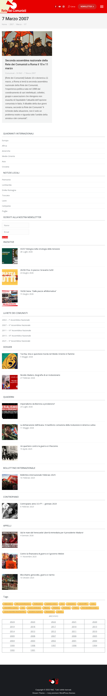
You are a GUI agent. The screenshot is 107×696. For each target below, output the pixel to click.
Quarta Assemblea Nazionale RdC (14, 611)
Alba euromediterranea (23, 603)
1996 (74, 645)
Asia (4, 161)
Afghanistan (8, 603)
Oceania (5, 166)
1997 (53, 645)
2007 (53, 636)
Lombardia (6, 185)
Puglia (4, 211)
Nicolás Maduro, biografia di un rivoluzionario (40, 375)
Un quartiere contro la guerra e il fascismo (39, 446)
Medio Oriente (8, 156)
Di (19, 73)
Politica (76, 607)
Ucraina (60, 611)
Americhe (6, 151)
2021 (74, 621)
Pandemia (66, 607)
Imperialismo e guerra (10, 607)
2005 (94, 636)
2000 (94, 640)
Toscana (6, 195)
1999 (12, 645)
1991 (33, 650)
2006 (74, 636)
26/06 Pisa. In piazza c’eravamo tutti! (36, 270)
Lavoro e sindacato (34, 607)
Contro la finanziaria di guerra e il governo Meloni (42, 553)
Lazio (4, 200)
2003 (33, 640)
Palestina (56, 607)
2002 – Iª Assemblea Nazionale (16, 320)
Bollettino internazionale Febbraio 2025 (38, 475)
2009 (12, 636)
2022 (53, 621)
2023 (33, 621)
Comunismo (71, 603)
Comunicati (9, 73)
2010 (94, 631)
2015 (94, 626)
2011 (74, 631)
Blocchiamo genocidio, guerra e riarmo (37, 575)
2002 (53, 640)
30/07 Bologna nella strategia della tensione (40, 249)
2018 (33, 626)
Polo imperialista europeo (89, 607)
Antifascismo (38, 603)
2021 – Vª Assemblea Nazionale (16, 341)
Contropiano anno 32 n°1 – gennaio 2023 (38, 503)
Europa (5, 140)
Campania (6, 206)
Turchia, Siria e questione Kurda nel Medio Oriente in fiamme (47, 354)
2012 (53, 631)
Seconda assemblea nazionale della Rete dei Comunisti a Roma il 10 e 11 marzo (26, 64)
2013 (33, 631)
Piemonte (6, 179)
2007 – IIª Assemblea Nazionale (16, 325)
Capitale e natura (51, 603)
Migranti (46, 607)
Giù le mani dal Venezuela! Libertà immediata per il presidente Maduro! (51, 532)
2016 (74, 626)
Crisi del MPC (83, 603)
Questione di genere (35, 611)
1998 (33, 645)
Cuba (93, 603)
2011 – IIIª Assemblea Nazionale (16, 330)
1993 (12, 650)
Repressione (50, 611)
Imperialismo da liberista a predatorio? (37, 404)
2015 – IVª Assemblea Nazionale (16, 335)
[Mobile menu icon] (101, 6)
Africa (4, 145)
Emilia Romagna (9, 190)
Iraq (23, 607)
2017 (53, 626)
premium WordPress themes (63, 693)
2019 (12, 626)
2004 (12, 640)
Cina (62, 603)
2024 (12, 621)
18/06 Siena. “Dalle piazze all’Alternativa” (38, 291)
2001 (74, 640)
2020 (94, 621)
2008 (33, 636)
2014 (12, 631)
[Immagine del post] (10, 256)
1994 (94, 645)
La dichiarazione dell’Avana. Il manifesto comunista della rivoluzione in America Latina (57, 425)
